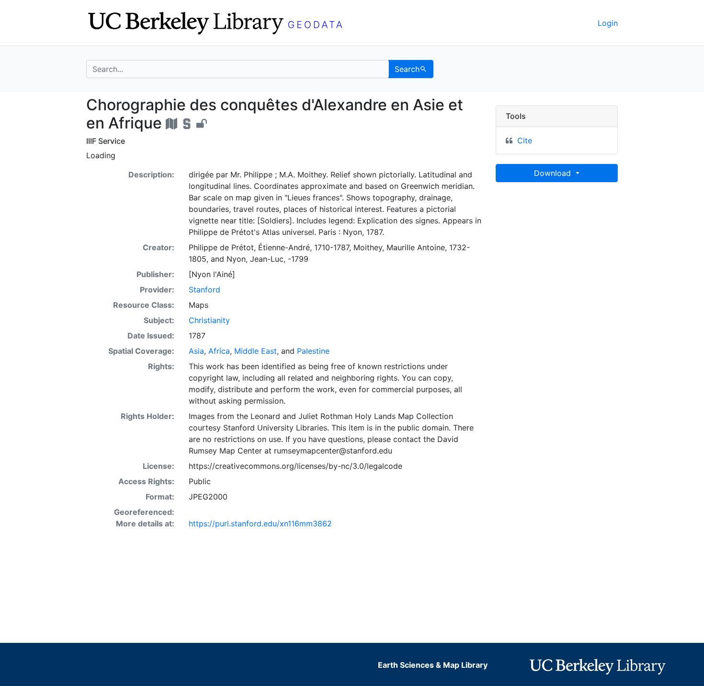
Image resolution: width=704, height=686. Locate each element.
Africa (219, 351)
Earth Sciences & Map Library (433, 665)
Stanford (204, 289)
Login (608, 23)
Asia (196, 351)
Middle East (255, 351)
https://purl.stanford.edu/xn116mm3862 (260, 523)
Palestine (313, 351)
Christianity (209, 320)
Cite (524, 140)
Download (553, 173)
